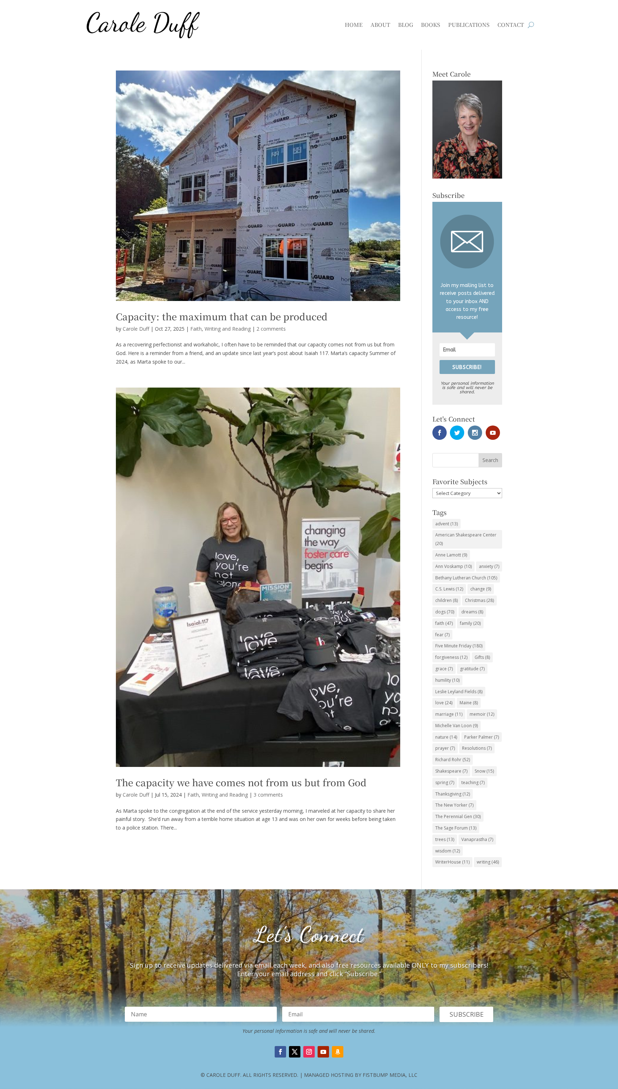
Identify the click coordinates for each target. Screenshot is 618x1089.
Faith (196, 328)
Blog (405, 24)
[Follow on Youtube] (323, 1052)
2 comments (271, 328)
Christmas (479, 600)
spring (444, 782)
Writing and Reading (228, 328)
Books (430, 24)
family (470, 623)
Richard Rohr (452, 760)
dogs (444, 612)
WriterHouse (452, 862)
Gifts (482, 657)
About (380, 24)
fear (442, 635)
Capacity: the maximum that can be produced (222, 316)
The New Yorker (454, 805)
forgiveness (451, 657)
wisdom (447, 851)
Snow (484, 771)
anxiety (489, 566)
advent (446, 524)
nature (446, 737)
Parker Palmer (481, 737)
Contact (510, 24)
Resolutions (477, 748)
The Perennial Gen (458, 816)
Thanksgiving (452, 794)
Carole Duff (136, 328)
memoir (482, 714)
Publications (469, 24)
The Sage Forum (455, 828)
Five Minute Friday (458, 646)
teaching (473, 782)
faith (444, 623)
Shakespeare (451, 771)
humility (447, 680)
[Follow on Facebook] (280, 1052)
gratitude (472, 669)
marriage (448, 714)
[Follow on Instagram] (309, 1052)
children (446, 600)
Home (354, 24)
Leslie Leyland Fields (458, 692)
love (443, 703)
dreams (472, 612)
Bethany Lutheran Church (466, 578)
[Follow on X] (294, 1052)
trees (444, 839)
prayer (445, 748)
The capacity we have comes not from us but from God (241, 782)
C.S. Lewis (449, 589)
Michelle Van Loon (456, 726)
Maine (469, 703)
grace (444, 669)
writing (488, 862)
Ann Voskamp (453, 566)
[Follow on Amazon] (337, 1052)
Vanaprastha (477, 839)
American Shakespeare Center (465, 539)
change (480, 589)
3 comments (268, 794)
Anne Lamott (451, 555)
